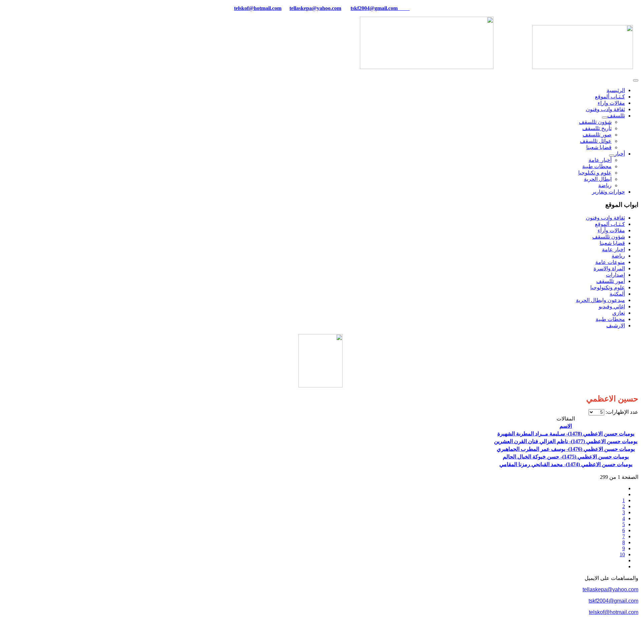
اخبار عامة (613, 249)
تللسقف (616, 115)
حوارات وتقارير (608, 192)
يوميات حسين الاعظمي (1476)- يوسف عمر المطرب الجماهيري (566, 449)
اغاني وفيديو (612, 306)
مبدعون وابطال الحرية (600, 300)
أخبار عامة (600, 160)
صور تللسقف (597, 134)
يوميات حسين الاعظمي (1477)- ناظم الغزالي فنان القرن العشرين (565, 441)
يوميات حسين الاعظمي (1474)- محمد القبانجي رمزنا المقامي (565, 464)
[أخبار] (611, 155)
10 (622, 554)
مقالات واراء (611, 103)
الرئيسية (616, 90)
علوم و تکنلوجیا (595, 173)
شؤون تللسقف (595, 122)
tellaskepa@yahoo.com (315, 8)
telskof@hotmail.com (613, 612)
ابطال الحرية (598, 179)
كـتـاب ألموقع (610, 96)
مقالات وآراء (611, 230)
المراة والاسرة (609, 268)
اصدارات (615, 275)
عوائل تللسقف (596, 141)
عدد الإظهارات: (621, 412)
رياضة (605, 185)
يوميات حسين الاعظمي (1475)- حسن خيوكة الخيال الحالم (566, 456)
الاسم (566, 426)
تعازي (618, 313)
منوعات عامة (610, 262)
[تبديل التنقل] (635, 80)
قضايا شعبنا (599, 147)
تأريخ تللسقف (597, 128)
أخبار (619, 153)
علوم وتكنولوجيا (607, 287)
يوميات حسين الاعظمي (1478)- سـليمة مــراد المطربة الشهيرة (565, 433)
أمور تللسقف (610, 281)
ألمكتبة (617, 294)
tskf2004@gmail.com (374, 8)
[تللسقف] (604, 117)
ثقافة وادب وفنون (605, 109)
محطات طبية (597, 166)
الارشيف (615, 325)
